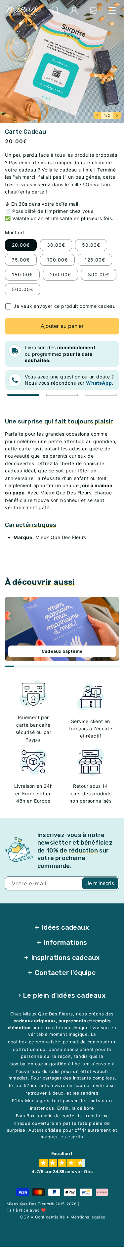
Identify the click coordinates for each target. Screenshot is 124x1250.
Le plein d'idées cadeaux (64, 995)
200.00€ (60, 274)
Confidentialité (50, 1216)
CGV (24, 1216)
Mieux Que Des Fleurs (28, 1204)
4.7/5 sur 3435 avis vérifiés (62, 1172)
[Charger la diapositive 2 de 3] (62, 395)
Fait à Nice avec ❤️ (26, 1209)
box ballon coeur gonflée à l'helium (49, 1063)
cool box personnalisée (34, 1042)
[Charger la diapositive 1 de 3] (23, 395)
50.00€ (91, 245)
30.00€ (56, 245)
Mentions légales (87, 1216)
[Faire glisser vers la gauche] (97, 115)
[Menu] (112, 10)
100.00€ (57, 259)
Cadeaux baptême (62, 651)
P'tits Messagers (31, 1100)
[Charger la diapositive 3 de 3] (100, 395)
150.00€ (22, 274)
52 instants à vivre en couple (56, 1085)
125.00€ (95, 259)
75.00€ (21, 259)
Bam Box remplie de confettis (49, 1115)
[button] (55, 10)
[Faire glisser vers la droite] (117, 115)
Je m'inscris (100, 883)
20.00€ (21, 245)
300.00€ (98, 274)
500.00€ (22, 289)
